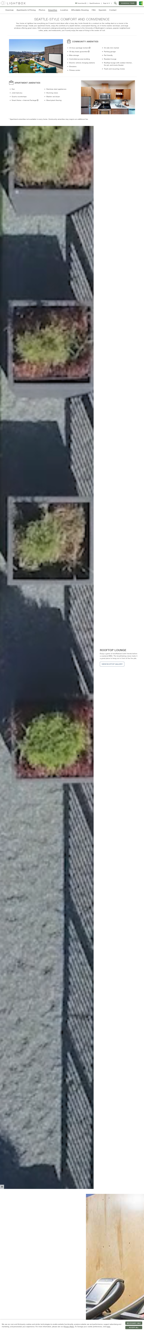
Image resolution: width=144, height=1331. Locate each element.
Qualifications (95, 3)
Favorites (81, 3)
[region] (72, 1325)
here (108, 1326)
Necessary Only (134, 1323)
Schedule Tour (127, 3)
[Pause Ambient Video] (2, 1187)
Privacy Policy (69, 1326)
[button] (115, 3)
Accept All (133, 1327)
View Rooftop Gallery (112, 664)
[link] (90, 48)
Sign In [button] (105, 3)
